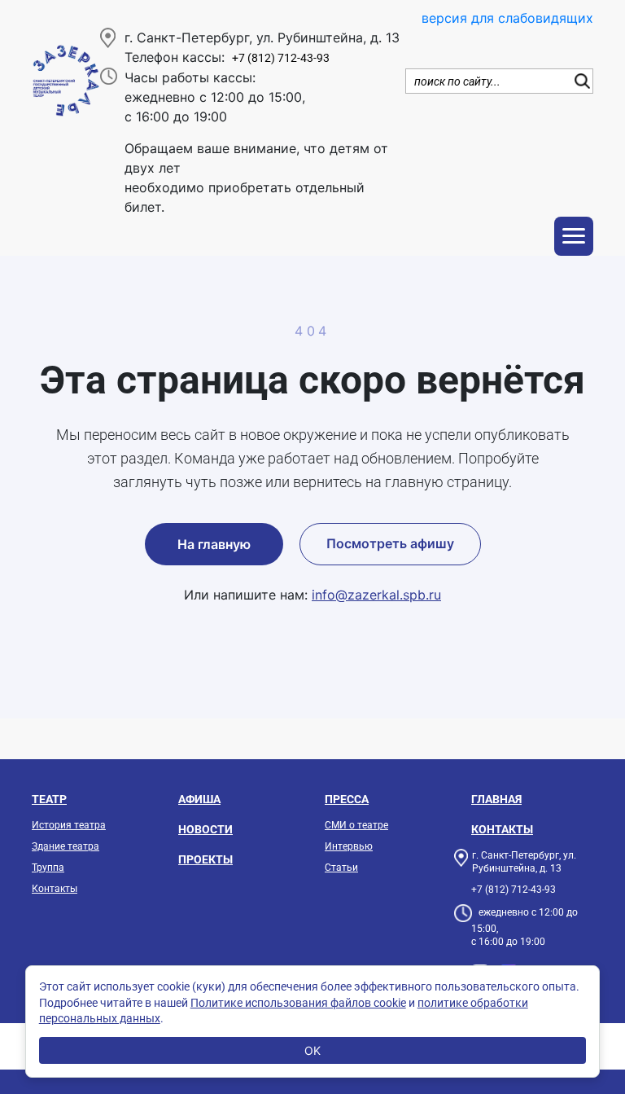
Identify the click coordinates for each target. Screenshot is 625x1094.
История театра (69, 825)
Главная (496, 799)
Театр (49, 799)
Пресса (347, 799)
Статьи (341, 867)
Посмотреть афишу (390, 543)
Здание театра (65, 846)
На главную (214, 544)
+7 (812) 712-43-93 (281, 58)
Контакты (54, 888)
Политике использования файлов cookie (298, 1002)
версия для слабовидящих (507, 18)
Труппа (48, 867)
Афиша (199, 799)
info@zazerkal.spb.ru (376, 595)
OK (312, 1050)
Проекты (205, 859)
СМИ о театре (356, 825)
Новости (205, 829)
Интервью (349, 846)
